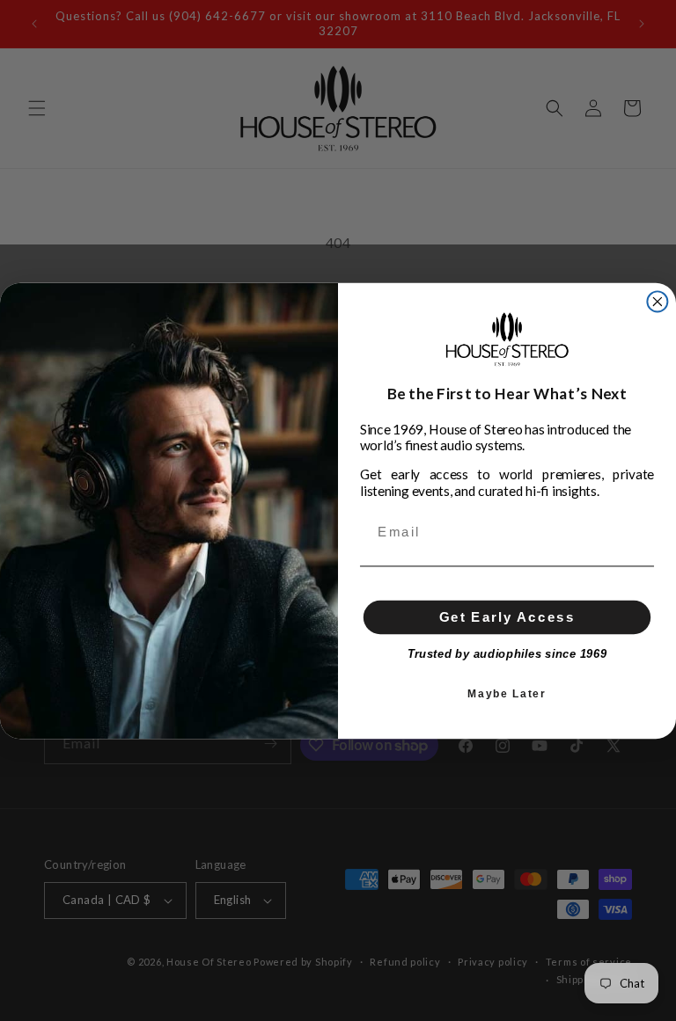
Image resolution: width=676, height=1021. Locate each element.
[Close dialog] (657, 301)
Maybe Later (506, 693)
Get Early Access (507, 616)
